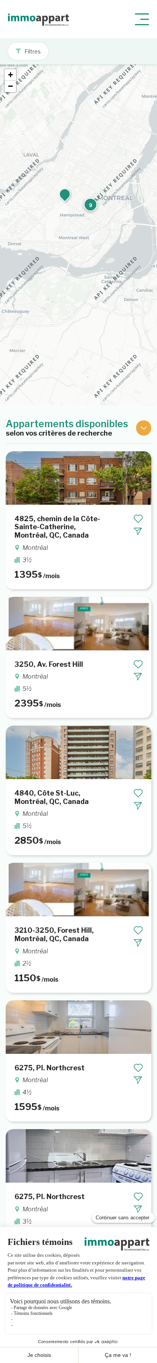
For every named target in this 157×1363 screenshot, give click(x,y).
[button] (89, 203)
